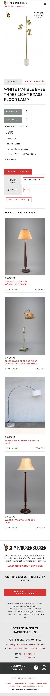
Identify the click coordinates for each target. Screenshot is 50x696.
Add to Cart (17, 200)
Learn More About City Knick (25, 566)
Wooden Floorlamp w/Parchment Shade (16, 283)
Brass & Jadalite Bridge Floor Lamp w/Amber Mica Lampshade (21, 362)
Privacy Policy (15, 686)
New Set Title (13, 181)
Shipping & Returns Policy (38, 683)
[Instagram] (44, 669)
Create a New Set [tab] (18, 172)
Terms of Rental (20, 683)
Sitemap (8, 683)
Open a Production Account (33, 686)
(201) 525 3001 (9, 6)
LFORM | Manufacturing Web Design (25, 689)
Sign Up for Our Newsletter (25, 593)
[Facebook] (36, 669)
